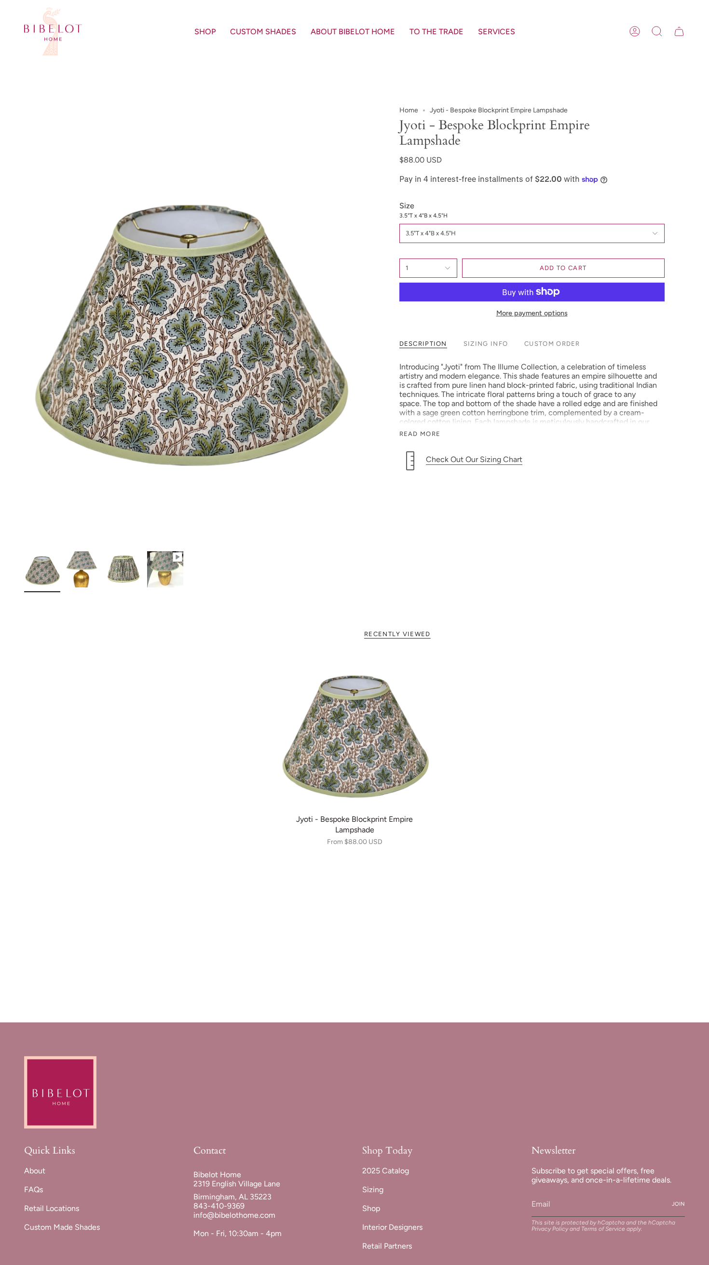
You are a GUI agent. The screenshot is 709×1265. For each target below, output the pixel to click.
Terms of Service (603, 1228)
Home (408, 110)
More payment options (532, 313)
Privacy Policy (550, 1228)
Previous (24, 326)
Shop (371, 1208)
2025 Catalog (385, 1170)
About (34, 1170)
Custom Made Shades (62, 1227)
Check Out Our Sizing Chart (474, 459)
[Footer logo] (60, 1092)
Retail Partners (387, 1246)
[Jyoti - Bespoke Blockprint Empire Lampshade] (355, 732)
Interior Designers (392, 1227)
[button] (205, 31)
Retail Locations (51, 1208)
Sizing (372, 1189)
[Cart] (679, 31)
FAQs (33, 1189)
